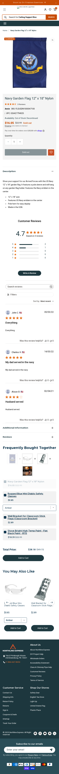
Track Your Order (9, 723)
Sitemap (6, 719)
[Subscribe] (51, 750)
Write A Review (29, 273)
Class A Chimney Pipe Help (41, 667)
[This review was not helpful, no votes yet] (51, 341)
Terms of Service (37, 680)
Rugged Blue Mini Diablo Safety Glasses (26, 495)
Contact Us (7, 693)
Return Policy (8, 701)
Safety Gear (35, 693)
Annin (7, 109)
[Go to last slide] (7, 602)
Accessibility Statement (39, 663)
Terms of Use (47, 755)
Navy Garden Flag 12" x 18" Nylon (23, 30)
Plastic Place (35, 710)
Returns (6, 706)
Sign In (5, 710)
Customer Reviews (37, 671)
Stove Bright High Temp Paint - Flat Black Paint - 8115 (28, 532)
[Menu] (5, 10)
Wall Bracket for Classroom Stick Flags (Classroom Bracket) (27, 517)
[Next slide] (51, 602)
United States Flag (37, 706)
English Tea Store (37, 697)
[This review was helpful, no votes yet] (46, 341)
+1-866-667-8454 (12, 662)
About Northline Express (40, 650)
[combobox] (23, 17)
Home (5, 30)
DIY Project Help (36, 654)
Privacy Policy (35, 676)
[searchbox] (27, 286)
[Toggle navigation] (5, 23)
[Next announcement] (56, 3)
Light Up (33, 701)
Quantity (8, 136)
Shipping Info (8, 697)
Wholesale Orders (37, 658)
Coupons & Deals (10, 714)
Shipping (8, 126)
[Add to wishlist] (50, 10)
